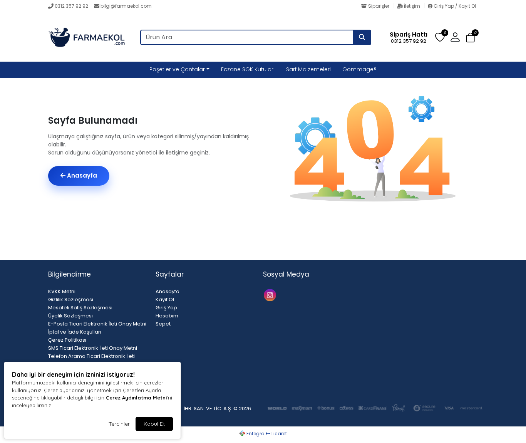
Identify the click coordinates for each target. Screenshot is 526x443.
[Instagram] (271, 294)
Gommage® (359, 69)
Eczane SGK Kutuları (248, 69)
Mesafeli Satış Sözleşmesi (80, 307)
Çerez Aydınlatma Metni (136, 397)
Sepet (163, 323)
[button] (470, 37)
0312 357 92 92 (71, 6)
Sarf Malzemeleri (308, 69)
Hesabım (167, 315)
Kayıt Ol (165, 299)
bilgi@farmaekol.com (126, 6)
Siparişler (378, 6)
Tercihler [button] (119, 423)
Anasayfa (81, 175)
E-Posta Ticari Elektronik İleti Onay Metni (97, 323)
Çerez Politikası (67, 340)
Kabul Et (154, 423)
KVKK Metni (61, 291)
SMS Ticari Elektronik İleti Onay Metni (92, 348)
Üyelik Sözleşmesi (70, 315)
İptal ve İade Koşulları (74, 332)
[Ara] (362, 37)
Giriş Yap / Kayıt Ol (454, 6)
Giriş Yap (166, 307)
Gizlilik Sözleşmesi (70, 299)
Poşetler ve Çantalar (177, 69)
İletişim (412, 6)
